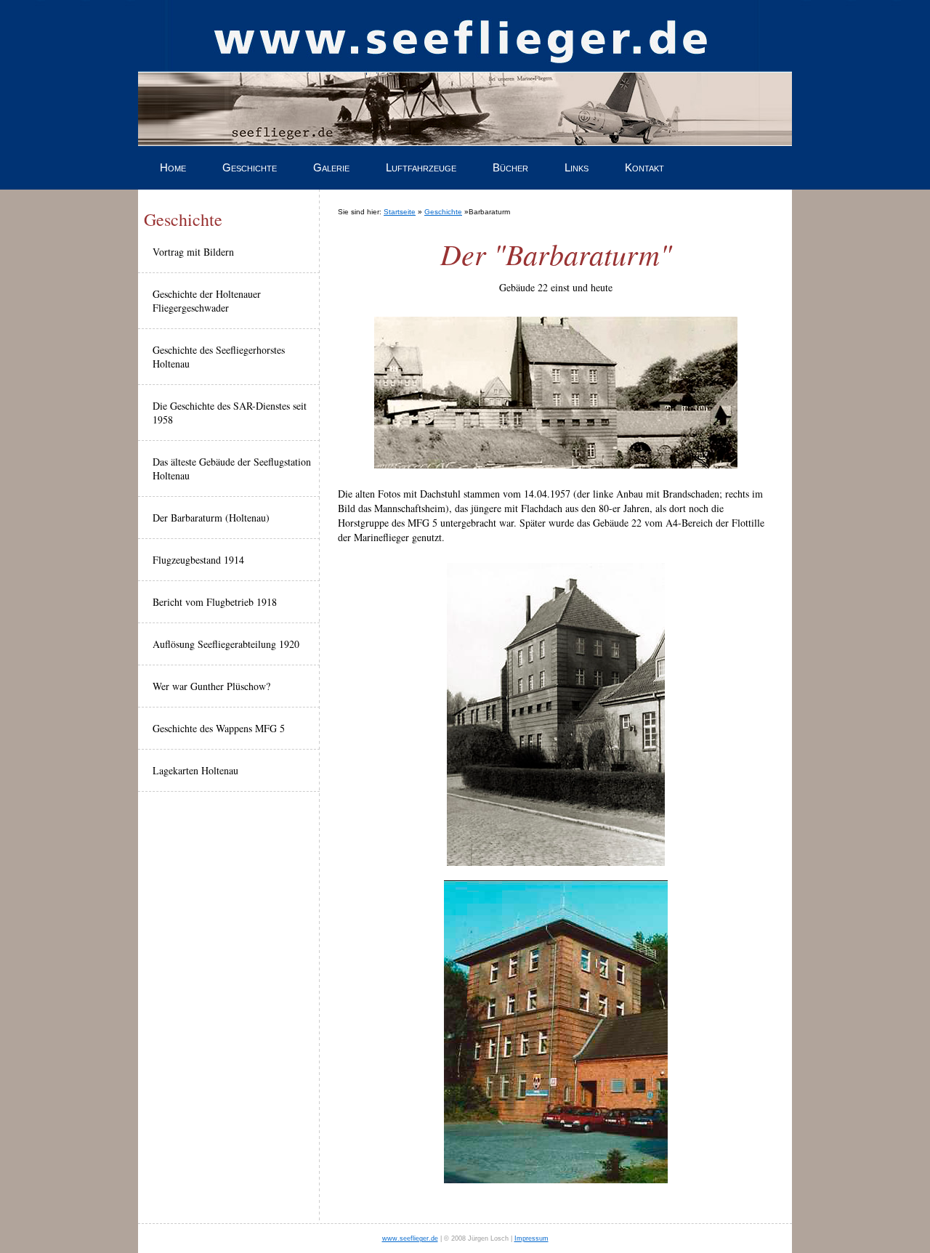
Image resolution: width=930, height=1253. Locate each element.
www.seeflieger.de (410, 1238)
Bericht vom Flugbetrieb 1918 (215, 602)
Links (577, 167)
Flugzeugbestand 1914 (198, 560)
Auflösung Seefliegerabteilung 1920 (226, 644)
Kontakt (644, 167)
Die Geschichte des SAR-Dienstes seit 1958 (230, 412)
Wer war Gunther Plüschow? (211, 686)
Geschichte (249, 167)
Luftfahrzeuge (421, 167)
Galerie (331, 167)
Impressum (531, 1238)
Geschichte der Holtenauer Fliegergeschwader (207, 301)
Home (173, 167)
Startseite (400, 212)
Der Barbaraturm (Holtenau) (211, 517)
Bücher (510, 167)
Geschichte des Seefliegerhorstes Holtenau (219, 356)
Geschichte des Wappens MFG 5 (219, 728)
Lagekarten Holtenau (195, 770)
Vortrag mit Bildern (193, 252)
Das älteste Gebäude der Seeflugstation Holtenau (232, 468)
